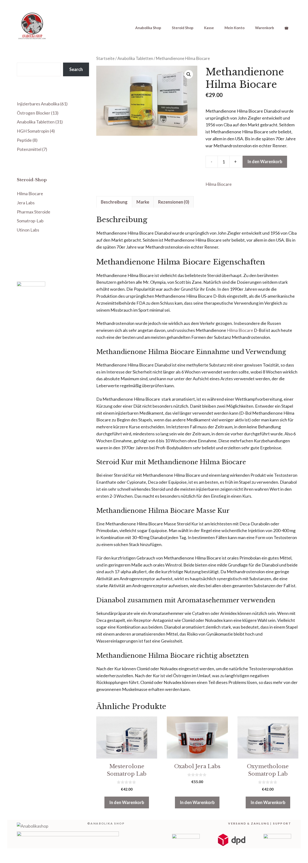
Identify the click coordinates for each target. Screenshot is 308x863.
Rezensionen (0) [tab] (173, 202)
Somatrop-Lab (30, 220)
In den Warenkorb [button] (126, 802)
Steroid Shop (182, 28)
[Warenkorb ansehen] (286, 27)
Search (76, 69)
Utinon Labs (28, 229)
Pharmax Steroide (33, 211)
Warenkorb (264, 28)
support (282, 823)
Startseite (105, 58)
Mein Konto (234, 28)
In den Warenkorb (264, 161)
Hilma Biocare (218, 184)
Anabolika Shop (148, 28)
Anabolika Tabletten (135, 58)
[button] (188, 74)
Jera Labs (26, 202)
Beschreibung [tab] (114, 202)
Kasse (209, 28)
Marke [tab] (142, 202)
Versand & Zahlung (248, 823)
